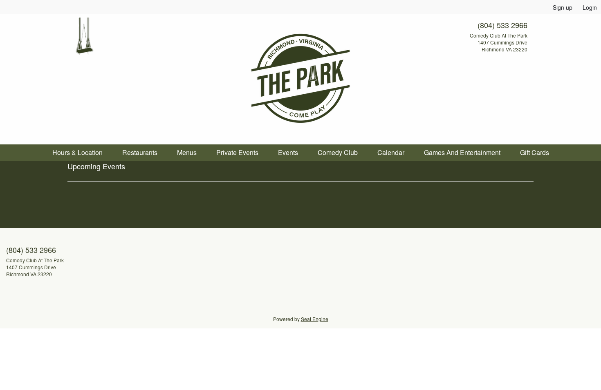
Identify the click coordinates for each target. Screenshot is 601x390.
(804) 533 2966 (502, 25)
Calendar (390, 152)
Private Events (237, 152)
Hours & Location (77, 152)
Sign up (562, 7)
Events (288, 152)
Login (590, 7)
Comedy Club (338, 152)
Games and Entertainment (462, 152)
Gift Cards (534, 152)
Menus (187, 152)
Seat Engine (314, 318)
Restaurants (139, 152)
